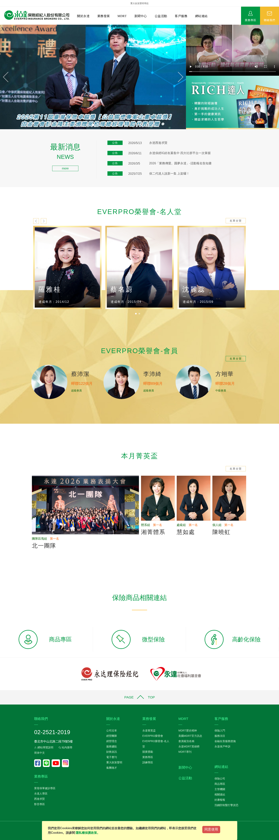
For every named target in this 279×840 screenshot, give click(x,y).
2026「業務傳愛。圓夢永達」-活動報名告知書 (180, 163)
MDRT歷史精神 (187, 730)
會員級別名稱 (186, 741)
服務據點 (111, 746)
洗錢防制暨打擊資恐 (226, 805)
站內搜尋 (66, 747)
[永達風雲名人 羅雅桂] (67, 267)
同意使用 (211, 829)
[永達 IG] (65, 763)
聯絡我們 (269, 20)
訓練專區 (147, 762)
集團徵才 (111, 767)
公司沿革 (111, 730)
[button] (14, 77)
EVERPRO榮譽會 (152, 735)
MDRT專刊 (185, 751)
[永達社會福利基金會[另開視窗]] (175, 673)
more (65, 168)
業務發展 (103, 16)
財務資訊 (111, 751)
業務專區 (250, 20)
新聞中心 (140, 16)
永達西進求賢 (158, 142)
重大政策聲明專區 (139, 3)
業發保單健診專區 (44, 788)
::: (1, 145)
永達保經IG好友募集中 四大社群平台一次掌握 (180, 153)
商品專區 (219, 783)
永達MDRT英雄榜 (188, 746)
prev (36, 221)
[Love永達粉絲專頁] (38, 763)
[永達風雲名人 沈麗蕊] (211, 267)
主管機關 (219, 789)
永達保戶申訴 (222, 746)
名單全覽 (236, 220)
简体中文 (39, 752)
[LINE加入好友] (47, 763)
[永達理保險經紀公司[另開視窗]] (109, 673)
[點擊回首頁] (35, 15)
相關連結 (219, 794)
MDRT (122, 16)
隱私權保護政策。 (88, 832)
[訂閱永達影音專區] (57, 763)
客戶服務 (181, 16)
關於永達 (83, 16)
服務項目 (219, 735)
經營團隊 (111, 735)
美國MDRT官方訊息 (190, 735)
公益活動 (161, 16)
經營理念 (111, 741)
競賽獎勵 (147, 751)
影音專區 (39, 804)
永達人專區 (40, 793)
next (43, 221)
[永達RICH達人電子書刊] (232, 102)
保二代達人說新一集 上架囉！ (169, 173)
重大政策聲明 (114, 762)
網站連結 (201, 16)
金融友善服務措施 (225, 741)
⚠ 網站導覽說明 (43, 747)
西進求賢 (39, 798)
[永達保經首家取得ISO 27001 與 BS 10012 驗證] (93, 77)
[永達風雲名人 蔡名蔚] (139, 267)
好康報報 (219, 799)
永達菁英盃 (149, 730)
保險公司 (219, 778)
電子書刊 (111, 757)
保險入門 (219, 730)
